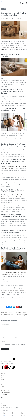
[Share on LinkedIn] (14, 307)
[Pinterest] (13, 367)
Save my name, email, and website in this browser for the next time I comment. (13, 345)
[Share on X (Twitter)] (10, 307)
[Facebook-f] (2, 367)
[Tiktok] (9, 367)
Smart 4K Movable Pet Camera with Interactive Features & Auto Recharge (13, 47)
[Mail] (20, 307)
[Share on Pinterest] (17, 307)
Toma (3, 18)
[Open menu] (8, 3)
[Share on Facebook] (7, 307)
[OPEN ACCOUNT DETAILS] (26, 3)
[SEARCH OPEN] (20, 3)
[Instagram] (6, 367)
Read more (4, 8)
